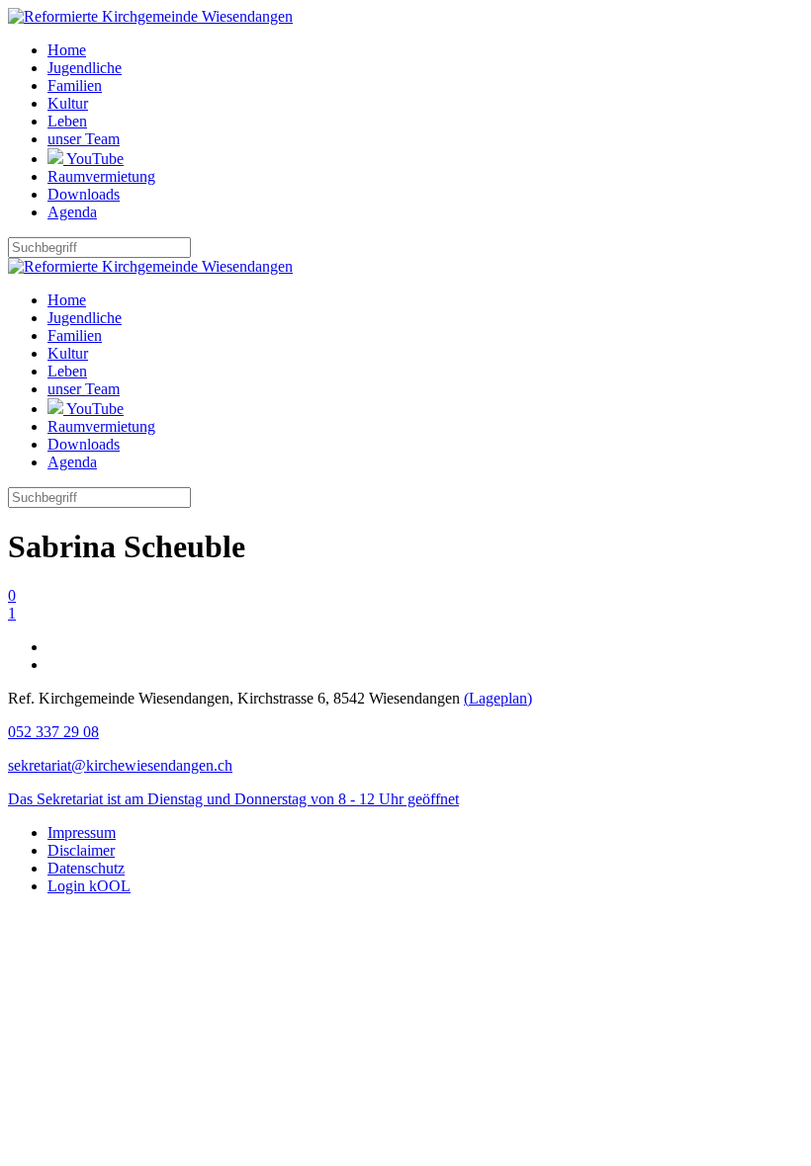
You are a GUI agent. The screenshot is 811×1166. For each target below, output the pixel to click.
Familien (74, 85)
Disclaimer (81, 850)
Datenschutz (86, 868)
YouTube (93, 158)
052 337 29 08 (53, 731)
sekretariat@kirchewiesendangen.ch (120, 765)
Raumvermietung (101, 176)
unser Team (83, 138)
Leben (67, 121)
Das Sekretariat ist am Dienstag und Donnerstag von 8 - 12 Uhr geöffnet (233, 799)
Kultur (67, 103)
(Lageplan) (498, 698)
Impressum (81, 832)
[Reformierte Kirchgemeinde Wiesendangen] (150, 16)
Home (66, 50)
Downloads (83, 194)
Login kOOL (89, 885)
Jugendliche (84, 67)
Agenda (72, 212)
